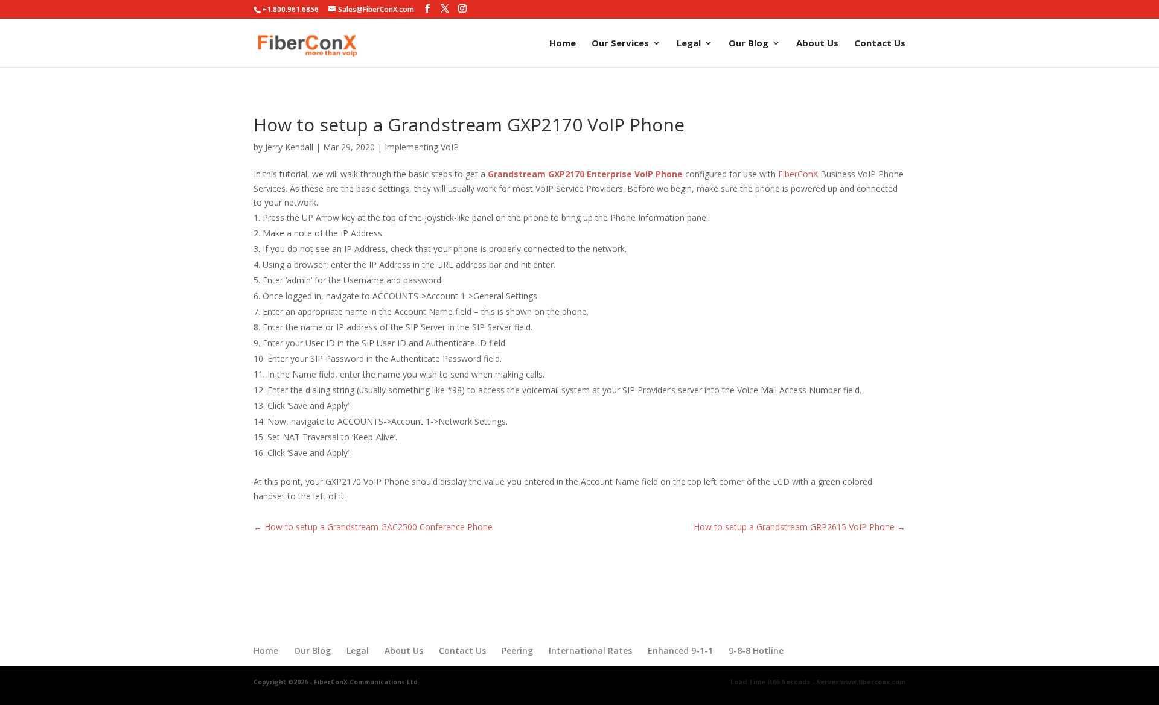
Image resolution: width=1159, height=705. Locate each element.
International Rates (590, 650)
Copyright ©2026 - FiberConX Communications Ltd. (337, 682)
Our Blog (748, 44)
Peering (517, 650)
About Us (817, 44)
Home (562, 44)
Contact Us (879, 44)
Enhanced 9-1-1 (680, 650)
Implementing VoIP (422, 147)
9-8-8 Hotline (756, 650)
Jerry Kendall (289, 147)
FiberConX (798, 174)
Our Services (620, 44)
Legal (689, 44)
